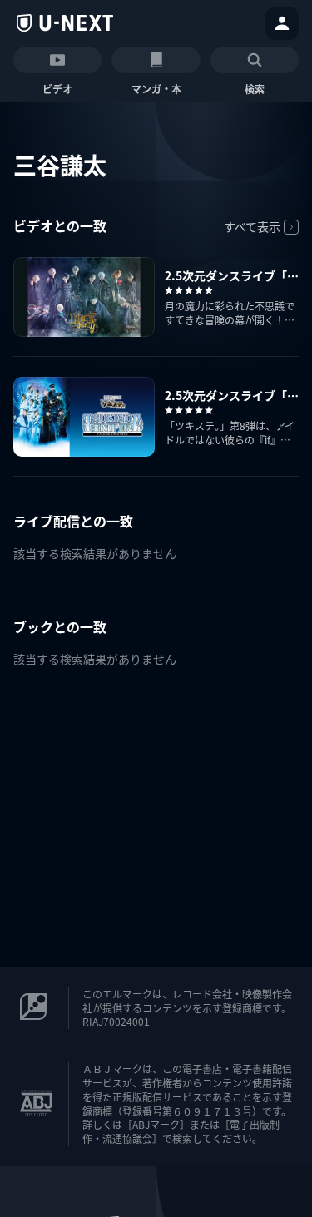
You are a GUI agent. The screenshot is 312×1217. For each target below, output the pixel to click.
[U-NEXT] (65, 23)
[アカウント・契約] (282, 23)
